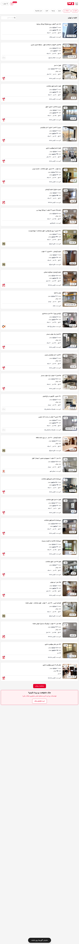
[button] (73, 10)
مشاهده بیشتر (39, 686)
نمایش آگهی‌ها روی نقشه (39, 940)
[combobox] (8, 17)
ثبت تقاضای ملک (39, 701)
